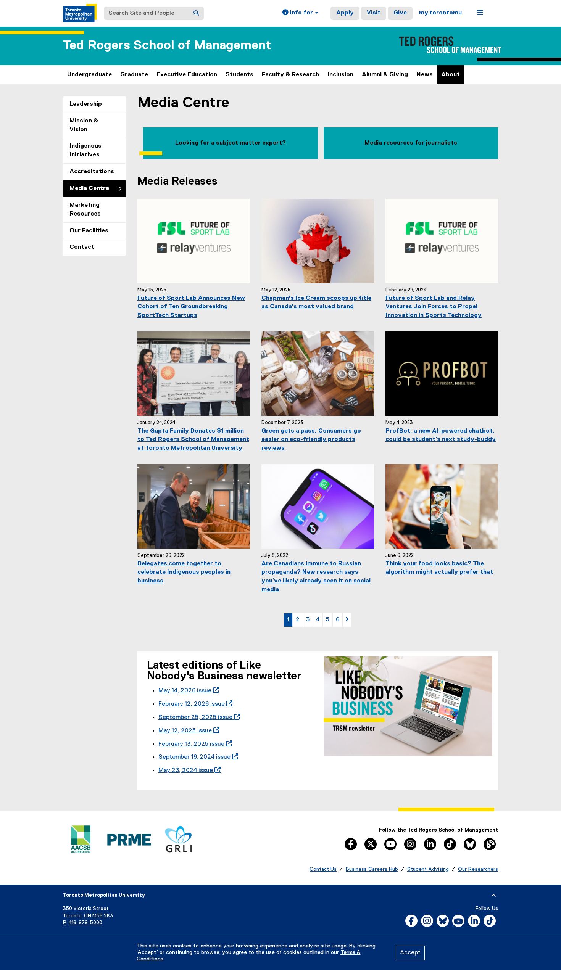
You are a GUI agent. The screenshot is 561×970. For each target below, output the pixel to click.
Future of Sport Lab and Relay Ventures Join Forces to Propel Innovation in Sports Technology (433, 307)
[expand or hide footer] (493, 895)
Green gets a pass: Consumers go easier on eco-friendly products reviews (311, 440)
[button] (300, 13)
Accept (410, 953)
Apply (345, 13)
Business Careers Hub (372, 869)
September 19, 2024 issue (196, 757)
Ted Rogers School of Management (167, 45)
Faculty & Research (290, 75)
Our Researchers (478, 869)
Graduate (134, 75)
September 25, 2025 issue (197, 717)
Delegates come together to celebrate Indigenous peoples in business (184, 572)
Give (400, 13)
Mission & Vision (83, 125)
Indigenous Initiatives (85, 150)
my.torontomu (440, 13)
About (450, 75)
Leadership (85, 104)
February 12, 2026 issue (193, 704)
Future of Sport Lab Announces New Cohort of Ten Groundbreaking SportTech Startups (191, 307)
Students (239, 75)
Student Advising (428, 869)
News (424, 75)
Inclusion (340, 75)
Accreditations (91, 172)
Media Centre (89, 188)
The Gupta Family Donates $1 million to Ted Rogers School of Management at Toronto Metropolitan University (193, 440)
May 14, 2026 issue (187, 691)
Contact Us (323, 869)
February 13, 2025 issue (193, 744)
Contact (81, 247)
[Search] (196, 13)
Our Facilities (88, 231)
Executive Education (186, 75)
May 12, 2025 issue (187, 731)
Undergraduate (89, 75)
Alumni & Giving (385, 75)
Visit (373, 13)
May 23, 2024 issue (188, 770)
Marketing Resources (85, 209)
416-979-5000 (85, 922)
